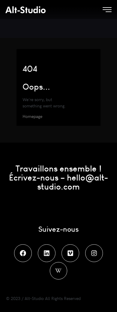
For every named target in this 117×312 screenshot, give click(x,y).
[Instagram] (94, 253)
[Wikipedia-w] (59, 271)
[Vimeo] (70, 253)
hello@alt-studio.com (72, 182)
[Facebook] (23, 253)
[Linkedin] (47, 253)
